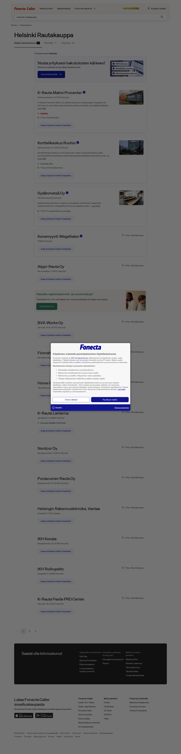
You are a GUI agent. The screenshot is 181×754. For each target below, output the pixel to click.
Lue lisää (121, 389)
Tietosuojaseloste (121, 407)
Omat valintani (71, 399)
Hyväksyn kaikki (110, 399)
